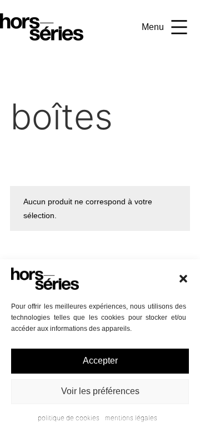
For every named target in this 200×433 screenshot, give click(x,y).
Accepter (100, 360)
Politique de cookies (68, 418)
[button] (183, 278)
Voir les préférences (100, 391)
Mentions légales (131, 418)
